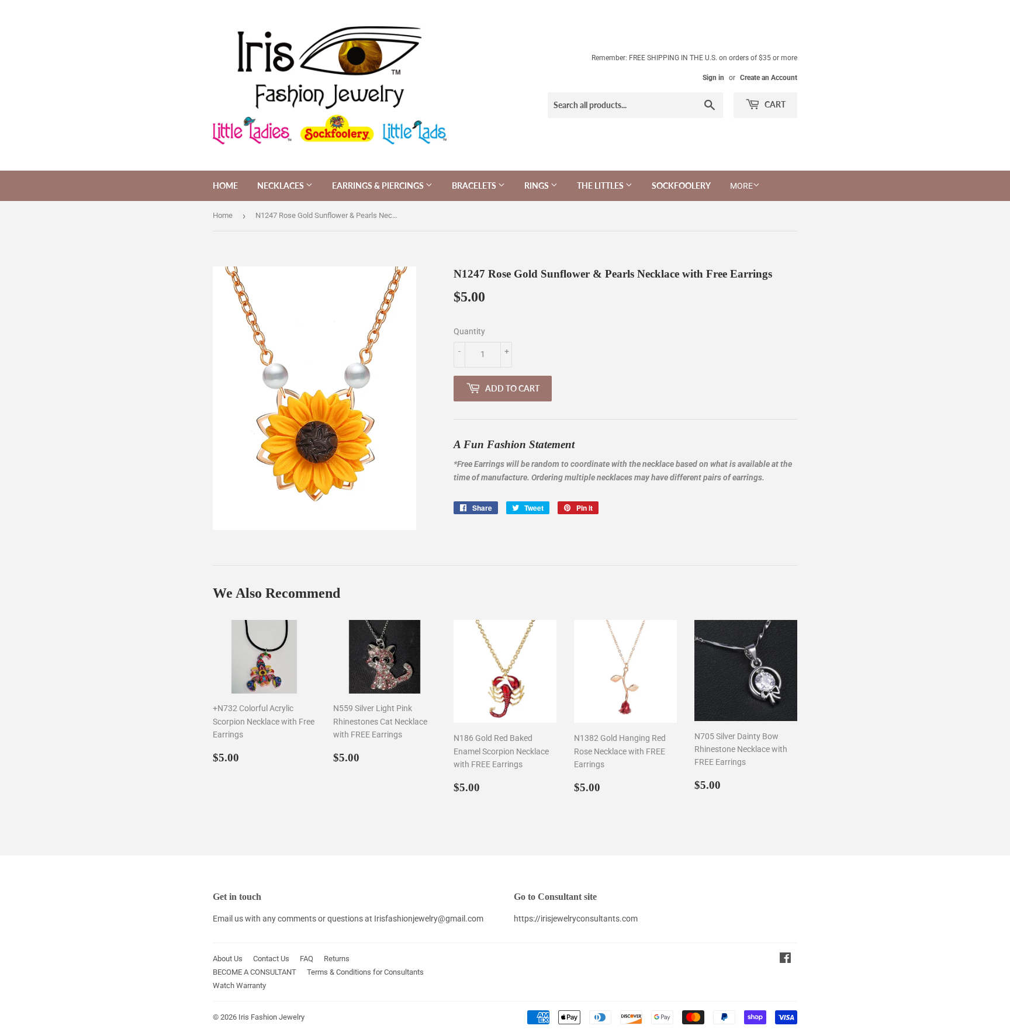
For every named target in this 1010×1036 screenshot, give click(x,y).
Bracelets (475, 185)
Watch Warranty (239, 985)
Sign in (713, 78)
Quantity (469, 331)
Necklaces (281, 185)
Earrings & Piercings (379, 185)
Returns (337, 958)
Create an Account (768, 78)
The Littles (601, 185)
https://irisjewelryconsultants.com (576, 918)
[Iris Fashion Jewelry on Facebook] (785, 959)
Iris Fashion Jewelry (271, 1017)
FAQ (306, 958)
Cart (774, 104)
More (741, 185)
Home (225, 185)
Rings (537, 185)
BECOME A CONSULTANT (254, 972)
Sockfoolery (681, 185)
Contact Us (271, 958)
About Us (228, 958)
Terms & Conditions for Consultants (365, 972)
